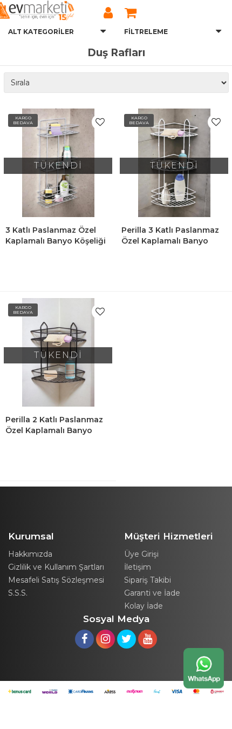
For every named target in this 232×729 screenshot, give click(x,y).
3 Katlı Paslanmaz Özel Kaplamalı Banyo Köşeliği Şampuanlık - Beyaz (55, 240)
